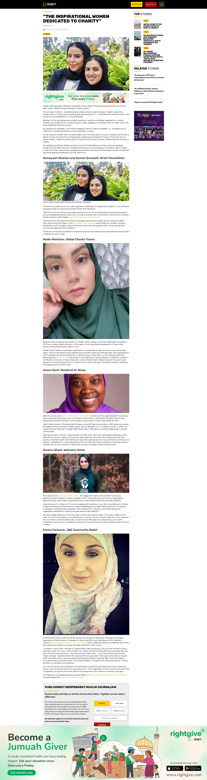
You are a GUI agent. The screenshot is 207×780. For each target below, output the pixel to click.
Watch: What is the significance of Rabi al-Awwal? (152, 26)
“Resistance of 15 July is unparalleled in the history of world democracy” (149, 77)
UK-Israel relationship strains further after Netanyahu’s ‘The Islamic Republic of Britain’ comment (153, 56)
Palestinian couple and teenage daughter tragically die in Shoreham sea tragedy (153, 39)
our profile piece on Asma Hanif (76, 416)
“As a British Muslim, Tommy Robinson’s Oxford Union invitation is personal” (149, 91)
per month (102, 711)
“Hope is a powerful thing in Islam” (148, 102)
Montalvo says (63, 357)
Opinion (47, 34)
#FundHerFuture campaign (84, 223)
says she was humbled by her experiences (68, 642)
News (146, 32)
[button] (203, 730)
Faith (146, 21)
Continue (102, 725)
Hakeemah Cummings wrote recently (84, 217)
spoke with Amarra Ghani (68, 496)
